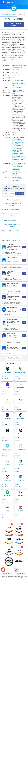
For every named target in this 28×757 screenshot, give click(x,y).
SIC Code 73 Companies (18, 172)
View (24, 247)
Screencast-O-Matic (17, 166)
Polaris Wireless (20, 449)
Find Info (20, 193)
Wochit (18, 165)
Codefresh (7, 403)
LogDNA (20, 511)
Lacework (20, 464)
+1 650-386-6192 (16, 87)
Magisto (14, 168)
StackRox (7, 511)
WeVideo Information (14, 19)
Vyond (14, 163)
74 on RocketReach (20, 75)
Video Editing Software (18, 137)
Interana (20, 495)
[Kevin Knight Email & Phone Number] (4, 247)
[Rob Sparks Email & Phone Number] (4, 297)
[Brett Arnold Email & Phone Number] (4, 335)
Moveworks (7, 372)
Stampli (7, 464)
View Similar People (14, 358)
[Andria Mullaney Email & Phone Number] (4, 309)
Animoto (18, 163)
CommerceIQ (7, 480)
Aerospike (7, 433)
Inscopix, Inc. (20, 387)
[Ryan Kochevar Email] (4, 348)
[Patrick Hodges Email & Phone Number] (4, 260)
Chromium (21, 480)
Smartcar (20, 433)
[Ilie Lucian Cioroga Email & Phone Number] (4, 285)
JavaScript (15, 90)
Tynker (7, 387)
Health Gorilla (20, 418)
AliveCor (7, 418)
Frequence (21, 403)
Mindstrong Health (20, 372)
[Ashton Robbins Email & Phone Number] (4, 322)
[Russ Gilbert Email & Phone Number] (4, 273)
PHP (24, 90)
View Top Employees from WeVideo (14, 24)
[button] (26, 14)
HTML (20, 90)
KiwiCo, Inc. (7, 495)
